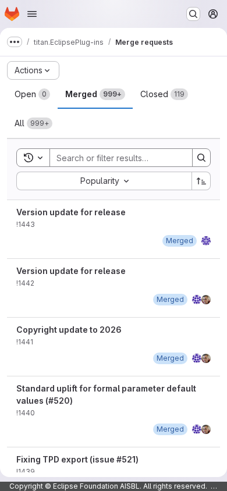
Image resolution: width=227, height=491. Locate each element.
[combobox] (103, 181)
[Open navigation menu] (32, 14)
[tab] (32, 94)
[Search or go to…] (193, 14)
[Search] (201, 157)
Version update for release (71, 212)
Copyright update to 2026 (69, 330)
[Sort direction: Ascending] (201, 181)
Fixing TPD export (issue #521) (77, 459)
